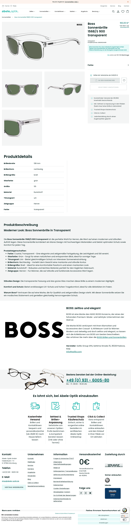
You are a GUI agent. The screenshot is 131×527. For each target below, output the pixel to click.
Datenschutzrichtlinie (61, 513)
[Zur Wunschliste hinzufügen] (124, 80)
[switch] (125, 520)
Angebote (84, 11)
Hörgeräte (103, 6)
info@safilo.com (74, 351)
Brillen (31, 11)
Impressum (57, 478)
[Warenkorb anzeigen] (127, 11)
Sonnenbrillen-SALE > (72, 2)
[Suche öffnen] (113, 11)
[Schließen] (128, 2)
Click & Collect (33, 483)
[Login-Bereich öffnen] (118, 11)
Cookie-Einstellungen (61, 488)
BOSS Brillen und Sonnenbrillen (111, 337)
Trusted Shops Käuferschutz (105, 109)
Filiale (14, 6)
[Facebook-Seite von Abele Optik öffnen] (81, 493)
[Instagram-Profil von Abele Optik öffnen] (86, 493)
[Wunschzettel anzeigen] (123, 11)
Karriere (126, 6)
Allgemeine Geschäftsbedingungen (62, 463)
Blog (119, 6)
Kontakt (31, 458)
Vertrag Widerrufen (14, 487)
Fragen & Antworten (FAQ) (63, 458)
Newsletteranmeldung (36, 486)
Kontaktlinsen (59, 11)
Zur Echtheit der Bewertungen (64, 495)
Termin (7, 6)
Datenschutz (58, 485)
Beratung (95, 11)
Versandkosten (124, 27)
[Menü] (128, 508)
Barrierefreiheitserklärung (63, 481)
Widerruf (56, 468)
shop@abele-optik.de (10, 481)
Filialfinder (31, 462)
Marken (72, 11)
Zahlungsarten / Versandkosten (65, 471)
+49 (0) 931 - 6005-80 (87, 380)
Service (112, 6)
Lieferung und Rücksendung (63, 475)
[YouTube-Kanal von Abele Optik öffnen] (90, 493)
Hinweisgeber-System (61, 492)
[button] (43, 45)
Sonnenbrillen (44, 11)
